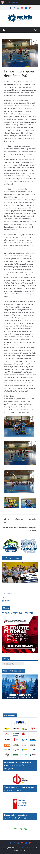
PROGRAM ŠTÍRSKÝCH (17, 613)
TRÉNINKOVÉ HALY (8, 594)
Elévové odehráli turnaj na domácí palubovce (21, 521)
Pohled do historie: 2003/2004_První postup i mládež (19, 529)
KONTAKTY (5, 601)
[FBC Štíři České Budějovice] (4, 30)
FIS (3, 597)
